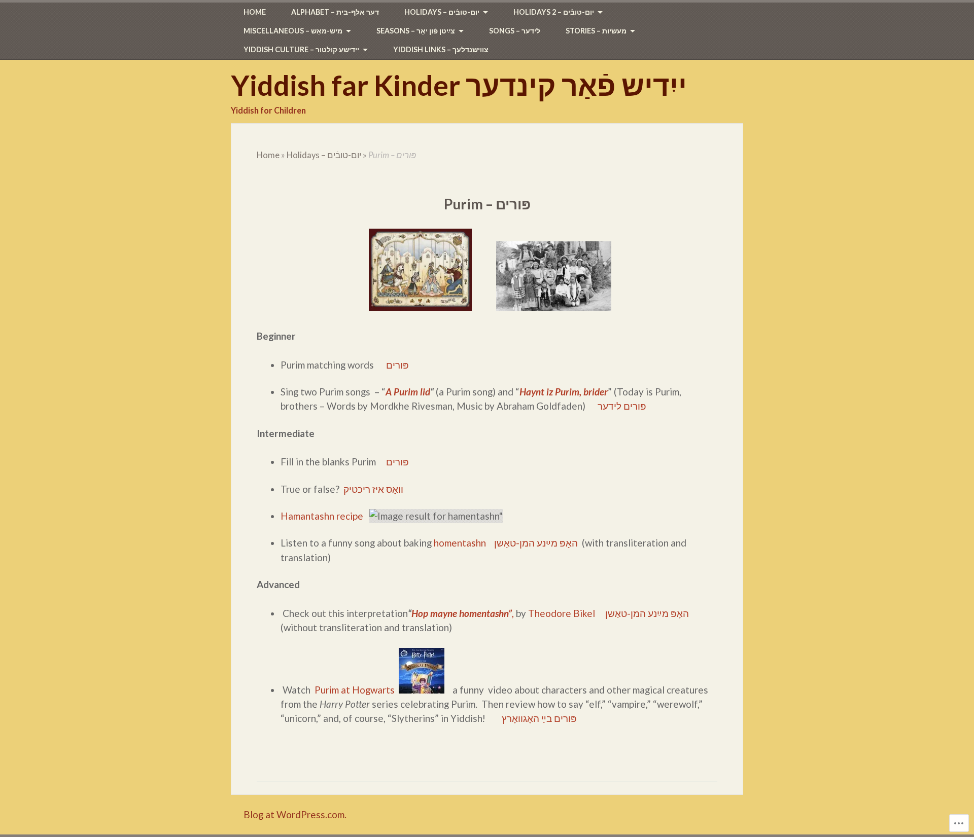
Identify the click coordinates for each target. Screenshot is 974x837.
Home (255, 12)
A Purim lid (408, 391)
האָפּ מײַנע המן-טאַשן (536, 543)
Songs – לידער (514, 30)
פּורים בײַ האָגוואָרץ (539, 718)
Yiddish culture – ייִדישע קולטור (301, 49)
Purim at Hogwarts (355, 690)
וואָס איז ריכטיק (373, 489)
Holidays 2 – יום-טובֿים (553, 12)
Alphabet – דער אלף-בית (335, 12)
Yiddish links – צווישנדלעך (441, 49)
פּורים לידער (622, 406)
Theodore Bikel (561, 613)
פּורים (397, 365)
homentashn (460, 543)
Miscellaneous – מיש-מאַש (293, 30)
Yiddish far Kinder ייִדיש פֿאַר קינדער (459, 85)
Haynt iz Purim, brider (563, 391)
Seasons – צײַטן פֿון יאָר (415, 30)
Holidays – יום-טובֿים (441, 12)
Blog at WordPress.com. (295, 814)
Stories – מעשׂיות (596, 30)
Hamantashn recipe (322, 516)
